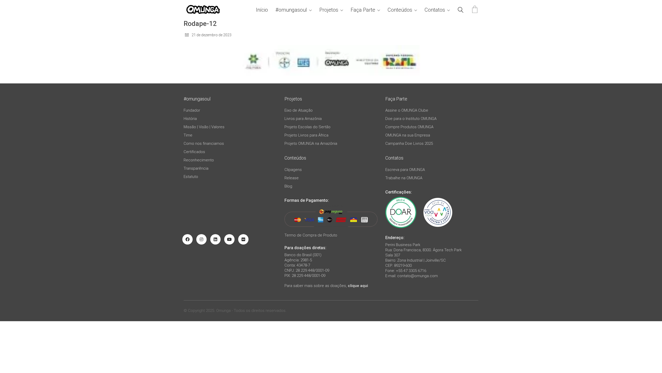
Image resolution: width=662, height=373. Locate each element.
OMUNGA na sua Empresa (407, 135)
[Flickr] (243, 239)
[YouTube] (229, 239)
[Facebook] (187, 239)
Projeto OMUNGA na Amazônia (310, 143)
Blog (288, 186)
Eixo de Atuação (298, 110)
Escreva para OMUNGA (405, 169)
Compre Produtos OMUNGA (409, 127)
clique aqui (358, 285)
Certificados (194, 151)
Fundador (192, 110)
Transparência (196, 168)
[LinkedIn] (215, 239)
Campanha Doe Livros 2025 (409, 143)
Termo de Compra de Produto (310, 235)
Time (188, 135)
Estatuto (191, 176)
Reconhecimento (199, 160)
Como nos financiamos (204, 143)
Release (291, 178)
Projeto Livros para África (306, 135)
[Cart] (474, 10)
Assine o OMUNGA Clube (406, 110)
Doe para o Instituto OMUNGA (411, 118)
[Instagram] (201, 239)
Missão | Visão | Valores (204, 127)
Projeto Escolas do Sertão (307, 127)
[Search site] (460, 10)
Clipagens (293, 169)
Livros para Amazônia (303, 118)
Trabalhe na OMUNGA (403, 178)
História (190, 118)
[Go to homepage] (203, 10)
